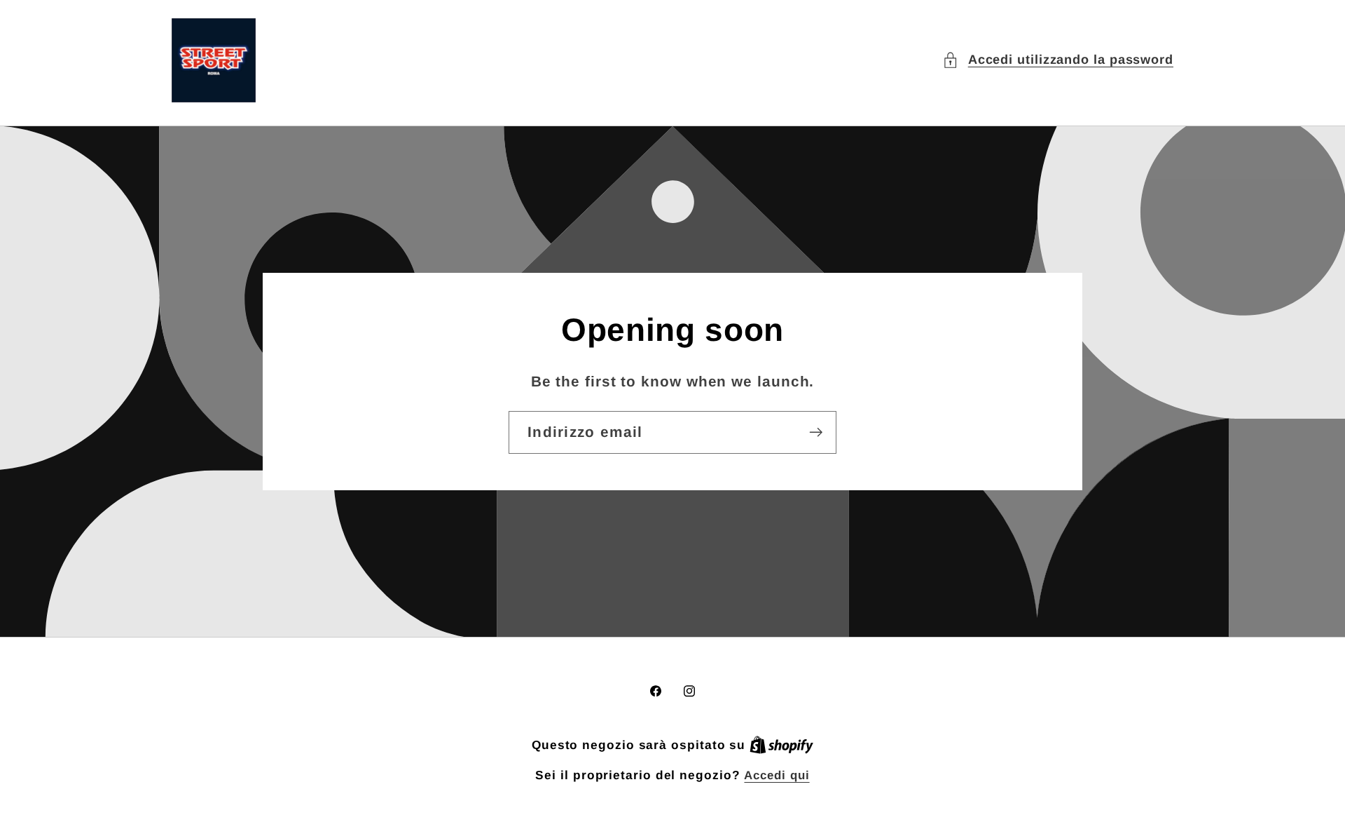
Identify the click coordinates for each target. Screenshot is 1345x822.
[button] (1057, 60)
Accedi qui (776, 775)
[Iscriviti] (816, 432)
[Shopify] (781, 745)
